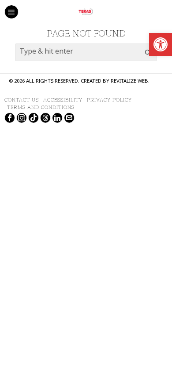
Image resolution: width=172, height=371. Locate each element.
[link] (160, 44)
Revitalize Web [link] (129, 81)
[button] (148, 52)
